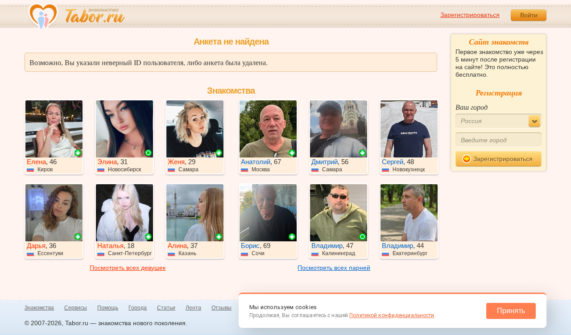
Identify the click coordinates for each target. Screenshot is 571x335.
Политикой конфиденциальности (391, 315)
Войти (529, 15)
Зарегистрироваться (470, 14)
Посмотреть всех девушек (128, 267)
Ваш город (471, 107)
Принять (511, 310)
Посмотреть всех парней (334, 267)
